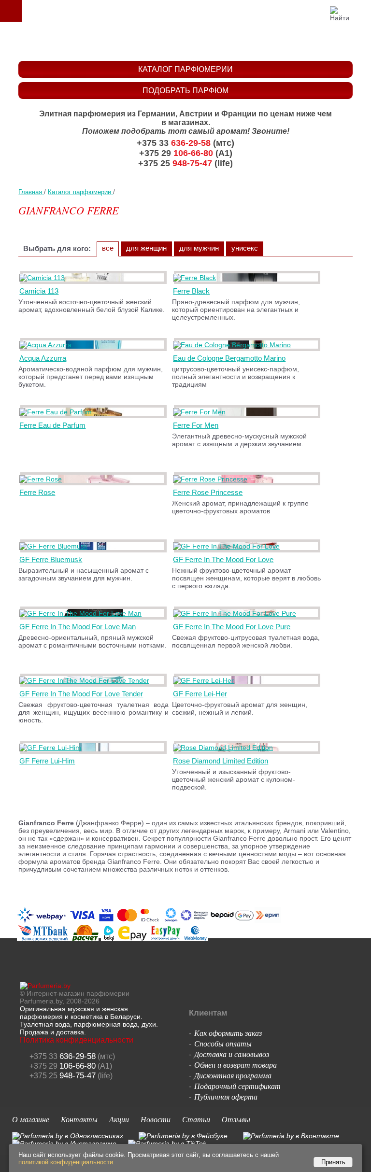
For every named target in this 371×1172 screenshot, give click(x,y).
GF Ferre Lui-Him (47, 761)
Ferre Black (191, 291)
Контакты (79, 1119)
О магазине (30, 1119)
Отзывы (236, 1119)
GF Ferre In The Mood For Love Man (77, 626)
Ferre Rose (37, 492)
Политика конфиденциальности (76, 1040)
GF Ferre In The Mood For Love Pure (231, 626)
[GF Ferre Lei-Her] (205, 680)
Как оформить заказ (228, 1033)
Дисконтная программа (232, 1075)
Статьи (196, 1119)
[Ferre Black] (196, 278)
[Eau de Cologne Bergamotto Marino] (233, 345)
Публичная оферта (225, 1096)
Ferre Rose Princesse (208, 492)
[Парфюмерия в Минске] (187, 41)
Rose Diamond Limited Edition (220, 761)
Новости (156, 1119)
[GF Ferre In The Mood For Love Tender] (86, 680)
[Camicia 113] (44, 278)
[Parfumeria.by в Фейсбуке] (183, 1136)
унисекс (244, 248)
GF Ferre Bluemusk (50, 559)
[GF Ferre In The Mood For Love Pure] (236, 613)
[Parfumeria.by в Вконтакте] (291, 1136)
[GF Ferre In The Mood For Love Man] (82, 613)
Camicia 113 (38, 291)
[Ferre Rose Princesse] (211, 479)
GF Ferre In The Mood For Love (223, 559)
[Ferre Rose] (42, 479)
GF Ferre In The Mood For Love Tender (81, 694)
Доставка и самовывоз (231, 1054)
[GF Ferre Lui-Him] (52, 747)
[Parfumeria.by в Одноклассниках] (67, 1136)
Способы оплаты (223, 1043)
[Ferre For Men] (201, 412)
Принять (333, 1162)
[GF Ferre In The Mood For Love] (228, 546)
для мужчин (199, 248)
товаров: (360, 10)
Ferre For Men (195, 425)
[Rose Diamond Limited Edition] (224, 747)
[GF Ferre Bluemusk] (55, 546)
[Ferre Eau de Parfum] (57, 412)
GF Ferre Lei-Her (200, 694)
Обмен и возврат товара (235, 1064)
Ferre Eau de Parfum (52, 425)
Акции (119, 1119)
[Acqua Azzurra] (47, 345)
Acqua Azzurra (42, 358)
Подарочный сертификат (237, 1086)
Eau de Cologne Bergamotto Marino (229, 358)
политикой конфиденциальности (65, 1162)
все (108, 248)
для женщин (146, 248)
